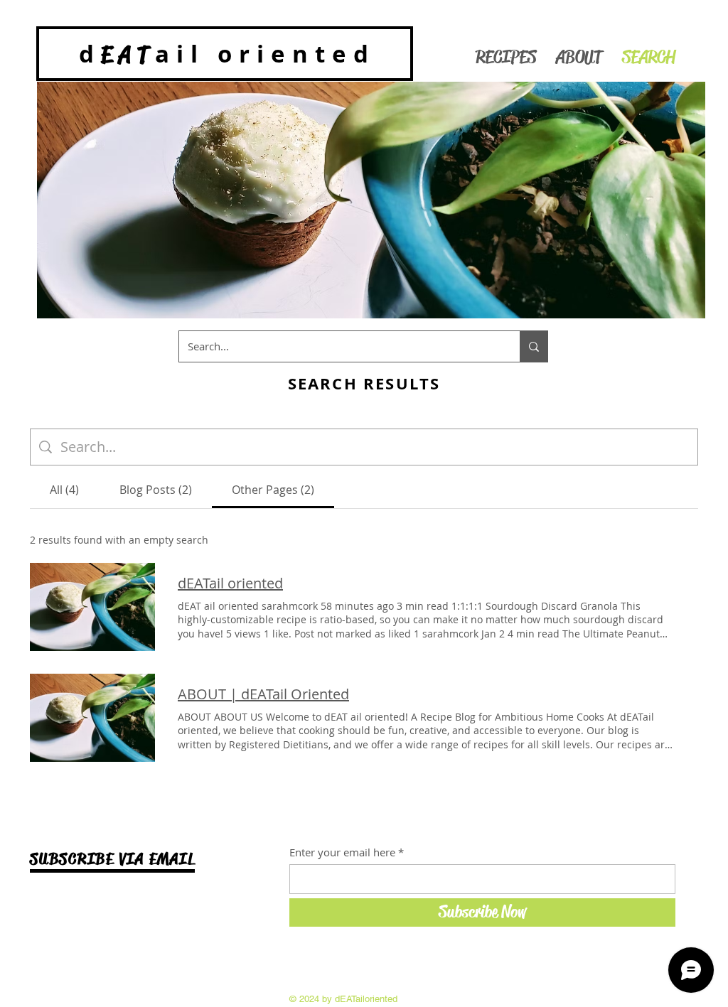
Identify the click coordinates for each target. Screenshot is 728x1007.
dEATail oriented (230, 583)
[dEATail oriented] (92, 607)
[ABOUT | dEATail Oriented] (92, 718)
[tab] (64, 489)
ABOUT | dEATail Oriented (263, 694)
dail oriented (227, 54)
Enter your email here (342, 852)
